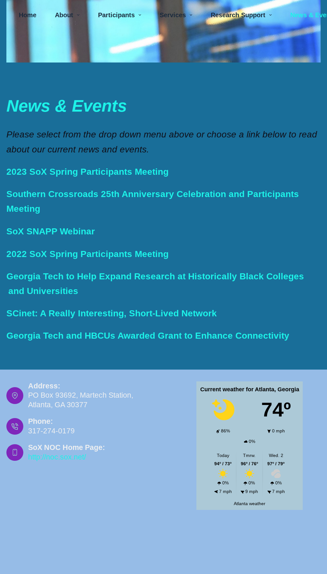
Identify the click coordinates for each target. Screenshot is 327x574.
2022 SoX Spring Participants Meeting (87, 254)
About (64, 14)
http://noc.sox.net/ (57, 457)
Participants (116, 14)
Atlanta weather (249, 503)
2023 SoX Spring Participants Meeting (87, 172)
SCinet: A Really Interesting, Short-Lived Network (111, 313)
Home (27, 14)
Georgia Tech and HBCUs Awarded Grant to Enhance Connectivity (147, 336)
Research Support (238, 14)
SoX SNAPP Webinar (50, 231)
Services (173, 14)
